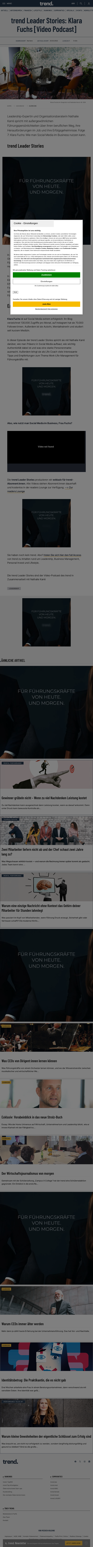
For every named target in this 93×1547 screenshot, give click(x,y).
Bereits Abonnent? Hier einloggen (46, 309)
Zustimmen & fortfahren (46, 275)
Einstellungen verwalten (46, 281)
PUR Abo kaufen (46, 304)
